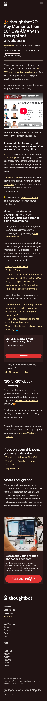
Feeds (6, 666)
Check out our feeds (20, 372)
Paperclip (11, 158)
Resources (8, 613)
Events (7, 51)
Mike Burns (9, 154)
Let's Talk (8, 616)
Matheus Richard (12, 178)
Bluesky (7, 653)
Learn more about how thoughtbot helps (23, 579)
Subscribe (23, 356)
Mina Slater (9, 185)
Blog (6, 633)
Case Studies (9, 610)
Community (33, 51)
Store (6, 642)
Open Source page (29, 198)
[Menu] (41, 3)
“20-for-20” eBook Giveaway (18, 383)
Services (7, 607)
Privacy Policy (9, 694)
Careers (7, 627)
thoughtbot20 (19, 51)
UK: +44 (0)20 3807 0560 (31, 689)
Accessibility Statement (27, 692)
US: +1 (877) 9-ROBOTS (12, 689)
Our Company (10, 624)
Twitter (9, 437)
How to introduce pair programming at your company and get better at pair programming (21, 216)
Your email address (15, 345)
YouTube (22, 433)
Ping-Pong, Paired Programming (21, 289)
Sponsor (7, 639)
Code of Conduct (10, 692)
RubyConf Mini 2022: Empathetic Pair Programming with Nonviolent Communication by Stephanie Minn (23, 281)
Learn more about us (31, 506)
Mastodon (32, 433)
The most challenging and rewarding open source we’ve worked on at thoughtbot (23, 146)
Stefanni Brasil (9, 45)
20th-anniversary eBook (26, 401)
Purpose (7, 630)
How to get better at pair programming (23, 274)
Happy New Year (13, 469)
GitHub (7, 656)
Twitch (6, 663)
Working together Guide (16, 267)
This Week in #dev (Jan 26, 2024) (21, 457)
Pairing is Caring (13, 270)
